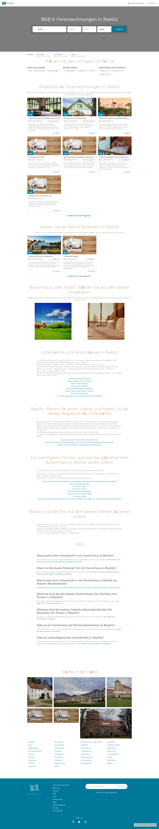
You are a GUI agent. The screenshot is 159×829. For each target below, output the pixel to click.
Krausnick (32, 766)
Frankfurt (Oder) (113, 745)
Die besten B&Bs (79, 486)
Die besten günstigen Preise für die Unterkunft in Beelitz (79, 396)
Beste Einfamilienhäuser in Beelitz (79, 388)
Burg (30, 745)
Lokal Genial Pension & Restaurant (41, 256)
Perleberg (32, 760)
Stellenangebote (59, 805)
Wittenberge (33, 748)
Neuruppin (59, 742)
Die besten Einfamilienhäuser (79, 491)
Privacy (55, 791)
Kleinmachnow (87, 757)
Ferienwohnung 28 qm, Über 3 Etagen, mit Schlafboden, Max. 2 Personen (124, 157)
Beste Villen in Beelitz (79, 393)
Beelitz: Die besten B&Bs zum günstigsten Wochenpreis (79, 445)
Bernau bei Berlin (35, 751)
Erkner (57, 766)
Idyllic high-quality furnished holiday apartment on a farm (84, 157)
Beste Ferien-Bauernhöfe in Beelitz (79, 391)
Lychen (31, 754)
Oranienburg (86, 748)
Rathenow (111, 751)
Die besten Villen (79, 496)
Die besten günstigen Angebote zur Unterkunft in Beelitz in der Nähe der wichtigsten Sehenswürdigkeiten (79, 499)
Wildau (110, 763)
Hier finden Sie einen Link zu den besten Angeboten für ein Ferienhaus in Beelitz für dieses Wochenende (78, 588)
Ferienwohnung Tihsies (37, 157)
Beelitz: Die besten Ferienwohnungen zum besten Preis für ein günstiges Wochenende (79, 442)
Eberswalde (59, 745)
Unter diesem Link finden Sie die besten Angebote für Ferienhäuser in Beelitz (78, 561)
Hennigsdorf (59, 754)
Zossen (31, 763)
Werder (31, 742)
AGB (54, 793)
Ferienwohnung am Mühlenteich (75, 118)
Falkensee (85, 754)
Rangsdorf (59, 757)
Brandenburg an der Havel (91, 742)
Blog (54, 802)
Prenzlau (58, 751)
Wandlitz (84, 745)
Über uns (56, 788)
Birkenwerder (60, 763)
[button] (73, 822)
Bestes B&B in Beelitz (79, 384)
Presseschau (57, 799)
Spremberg (111, 748)
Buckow (31, 757)
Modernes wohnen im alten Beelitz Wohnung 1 (115, 118)
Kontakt (56, 808)
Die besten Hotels (80, 489)
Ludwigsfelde (86, 751)
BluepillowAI (58, 811)
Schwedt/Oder (113, 754)
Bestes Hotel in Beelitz (79, 386)
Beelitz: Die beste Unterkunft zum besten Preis (79, 440)
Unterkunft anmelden (61, 785)
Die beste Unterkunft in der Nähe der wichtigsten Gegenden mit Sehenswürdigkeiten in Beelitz (79, 481)
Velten (109, 757)
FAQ (54, 796)
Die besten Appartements (79, 484)
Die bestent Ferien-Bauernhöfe (79, 494)
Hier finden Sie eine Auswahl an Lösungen (94, 644)
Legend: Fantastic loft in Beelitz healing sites (44, 118)
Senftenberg (59, 748)
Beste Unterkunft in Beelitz (79, 379)
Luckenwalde (86, 760)
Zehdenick (59, 760)
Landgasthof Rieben (71, 256)
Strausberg (111, 742)
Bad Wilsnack (86, 763)
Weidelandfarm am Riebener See (40, 196)
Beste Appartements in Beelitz (79, 381)
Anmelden (121, 786)
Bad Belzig (111, 760)
